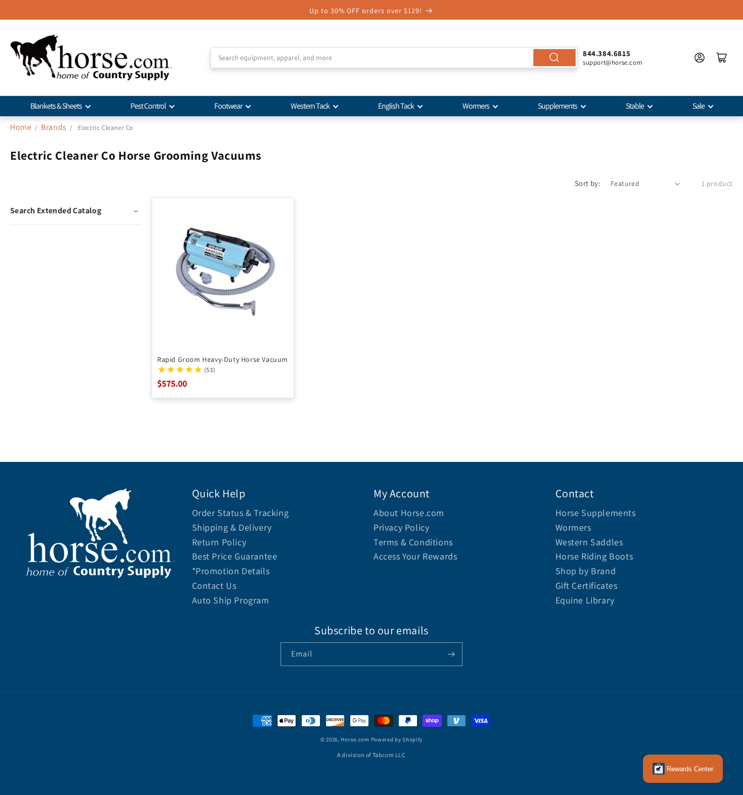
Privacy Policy (401, 527)
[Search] (554, 57)
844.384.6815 (606, 53)
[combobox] (394, 57)
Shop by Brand (585, 571)
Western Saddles (589, 542)
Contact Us (214, 585)
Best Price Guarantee (234, 556)
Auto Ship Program (230, 600)
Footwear (228, 106)
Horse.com (355, 739)
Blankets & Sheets (56, 106)
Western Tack (310, 106)
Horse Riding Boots (594, 556)
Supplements (557, 106)
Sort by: (587, 183)
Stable (635, 106)
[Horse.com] (91, 57)
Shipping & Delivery (232, 527)
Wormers (475, 106)
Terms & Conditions (413, 542)
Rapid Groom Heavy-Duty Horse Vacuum (222, 358)
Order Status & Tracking (240, 513)
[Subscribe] (451, 654)
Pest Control (148, 106)
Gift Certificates (586, 585)
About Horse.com (409, 513)
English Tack (396, 106)
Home (20, 127)
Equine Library (585, 600)
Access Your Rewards (415, 556)
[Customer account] (699, 57)
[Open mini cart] (722, 57)
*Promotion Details (231, 571)
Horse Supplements (595, 513)
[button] (75, 210)
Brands (54, 127)
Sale (698, 106)
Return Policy (219, 542)
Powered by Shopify (397, 739)
